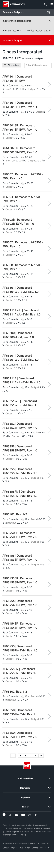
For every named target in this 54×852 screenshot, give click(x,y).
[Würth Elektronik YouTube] (23, 815)
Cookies (35, 847)
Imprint (14, 847)
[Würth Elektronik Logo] (6, 4)
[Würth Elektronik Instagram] (29, 815)
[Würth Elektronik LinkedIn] (17, 815)
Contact (6, 847)
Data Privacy (24, 847)
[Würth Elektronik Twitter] (10, 815)
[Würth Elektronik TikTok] (36, 815)
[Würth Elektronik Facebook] (4, 815)
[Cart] (49, 12)
